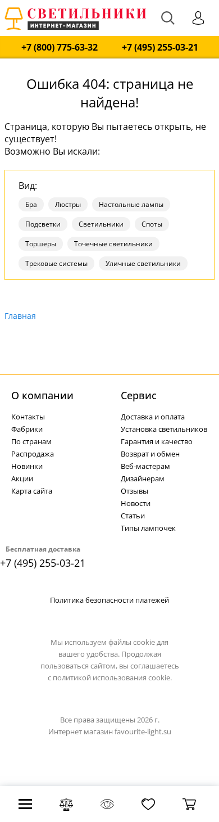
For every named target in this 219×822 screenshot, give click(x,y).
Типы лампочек (148, 528)
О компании (42, 395)
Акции (22, 478)
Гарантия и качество (157, 441)
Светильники (101, 224)
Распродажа (32, 454)
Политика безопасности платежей (109, 600)
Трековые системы (56, 263)
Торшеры (40, 244)
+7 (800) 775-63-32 (59, 47)
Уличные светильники (143, 263)
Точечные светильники (113, 244)
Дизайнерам (143, 478)
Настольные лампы (131, 204)
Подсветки (43, 224)
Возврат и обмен (150, 454)
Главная (20, 315)
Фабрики (27, 429)
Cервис (139, 395)
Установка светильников (164, 429)
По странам (31, 441)
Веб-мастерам (145, 466)
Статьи (133, 516)
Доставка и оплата (153, 417)
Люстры (68, 204)
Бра (31, 204)
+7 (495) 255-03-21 (160, 47)
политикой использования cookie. (112, 677)
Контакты (28, 417)
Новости (135, 503)
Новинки (27, 466)
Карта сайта (31, 491)
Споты (152, 224)
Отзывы (134, 491)
